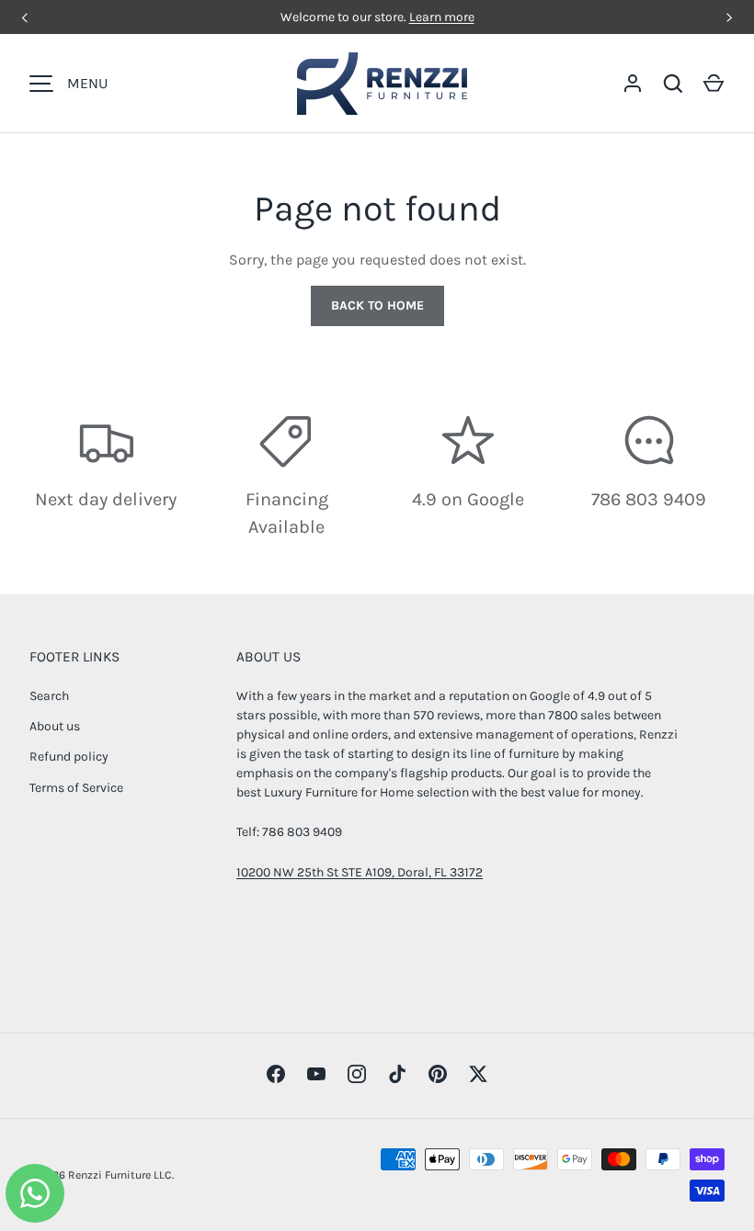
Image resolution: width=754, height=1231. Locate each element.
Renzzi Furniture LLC (120, 1175)
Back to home (377, 305)
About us (54, 726)
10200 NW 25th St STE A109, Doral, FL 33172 (359, 872)
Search (49, 696)
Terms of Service (76, 788)
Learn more (441, 17)
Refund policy (69, 756)
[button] (713, 83)
